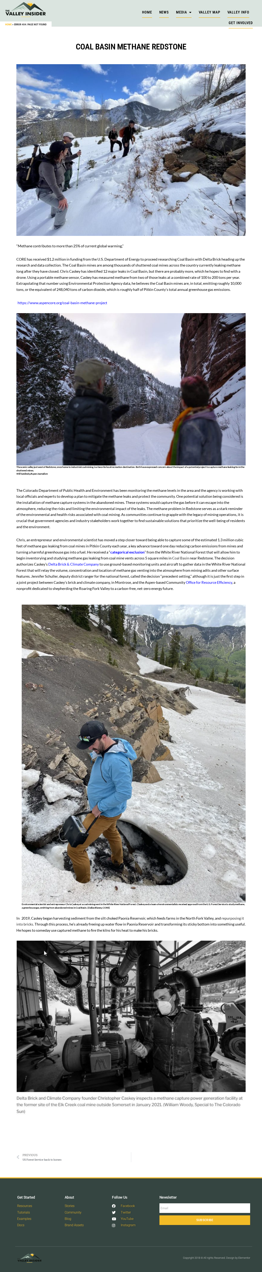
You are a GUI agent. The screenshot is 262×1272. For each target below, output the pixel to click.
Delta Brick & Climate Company (73, 564)
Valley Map (209, 12)
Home (8, 24)
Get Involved (241, 23)
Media (181, 12)
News (164, 12)
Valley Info (238, 12)
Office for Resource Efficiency (209, 582)
